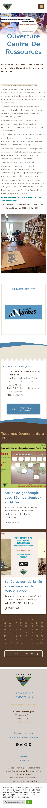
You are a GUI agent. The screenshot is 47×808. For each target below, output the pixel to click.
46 (21, 636)
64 (33, 642)
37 (15, 632)
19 (5, 626)
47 (26, 636)
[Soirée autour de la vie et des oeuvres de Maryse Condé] (23, 554)
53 (15, 639)
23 (26, 626)
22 (21, 626)
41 (37, 632)
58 (42, 639)
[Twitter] (21, 745)
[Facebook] (17, 745)
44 (10, 636)
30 (21, 629)
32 (31, 629)
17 (37, 622)
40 (31, 632)
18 (42, 622)
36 (10, 632)
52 (10, 639)
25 (37, 626)
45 (15, 636)
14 (21, 622)
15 (26, 622)
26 (42, 626)
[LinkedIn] (29, 745)
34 (42, 629)
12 (10, 622)
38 (21, 632)
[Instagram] (25, 745)
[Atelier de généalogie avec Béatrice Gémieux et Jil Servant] (23, 466)
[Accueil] (9, 29)
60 (11, 642)
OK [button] (29, 802)
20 (10, 626)
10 (41, 619)
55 (26, 639)
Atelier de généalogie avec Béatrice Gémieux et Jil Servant (23, 497)
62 (22, 642)
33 (37, 629)
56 (31, 639)
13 (15, 622)
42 (42, 632)
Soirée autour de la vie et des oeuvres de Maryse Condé (23, 586)
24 (31, 626)
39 (26, 632)
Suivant (40, 642)
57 (37, 639)
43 (5, 636)
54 (21, 639)
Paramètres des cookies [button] (14, 802)
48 (31, 636)
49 (37, 636)
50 (42, 636)
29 (15, 629)
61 (17, 642)
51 (5, 639)
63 (27, 642)
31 (26, 629)
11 (5, 622)
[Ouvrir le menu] (41, 6)
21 (15, 626)
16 (31, 622)
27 (5, 629)
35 (5, 632)
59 (6, 642)
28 (10, 629)
